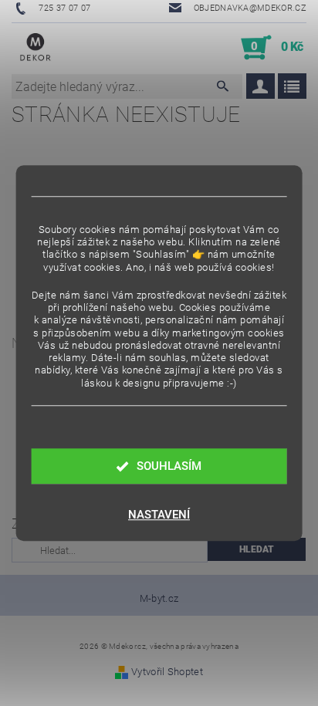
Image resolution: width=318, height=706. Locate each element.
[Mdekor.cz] (35, 48)
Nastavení (159, 515)
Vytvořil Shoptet (167, 671)
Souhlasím (169, 466)
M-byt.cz (159, 598)
